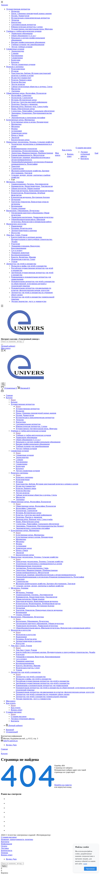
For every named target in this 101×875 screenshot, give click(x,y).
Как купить (15, 708)
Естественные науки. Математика (30, 535)
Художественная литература (28, 409)
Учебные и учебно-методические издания (33, 435)
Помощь (4, 853)
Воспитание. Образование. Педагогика (32, 621)
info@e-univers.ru (10, 741)
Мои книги (5, 348)
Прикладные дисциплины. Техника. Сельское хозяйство (39, 561)
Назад (13, 400)
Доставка (5, 848)
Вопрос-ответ (6, 855)
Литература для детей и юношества (31, 677)
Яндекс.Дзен (11, 745)
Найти (4, 866)
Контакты (5, 842)
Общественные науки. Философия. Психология (36, 506)
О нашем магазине (18, 716)
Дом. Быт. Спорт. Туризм (26, 650)
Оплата (4, 846)
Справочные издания (25, 455)
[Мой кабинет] (2, 391)
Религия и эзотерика (24, 477)
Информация (6, 844)
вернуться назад (64, 787)
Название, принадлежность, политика (17, 839)
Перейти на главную (63, 785)
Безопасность (6, 850)
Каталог (14, 402)
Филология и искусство (26, 634)
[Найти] (2, 344)
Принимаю (90, 869)
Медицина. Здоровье (24, 592)
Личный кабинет (8, 346)
